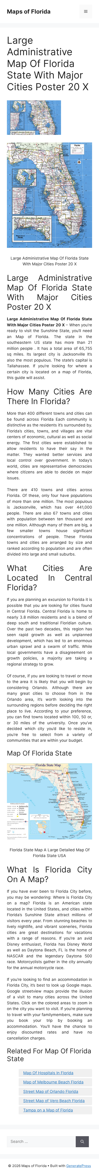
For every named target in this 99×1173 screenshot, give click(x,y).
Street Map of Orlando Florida (50, 1091)
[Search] (82, 1141)
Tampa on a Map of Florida (48, 1110)
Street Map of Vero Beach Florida (54, 1100)
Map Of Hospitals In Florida (48, 1073)
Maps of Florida (29, 11)
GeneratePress (78, 1166)
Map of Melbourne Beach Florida (53, 1082)
